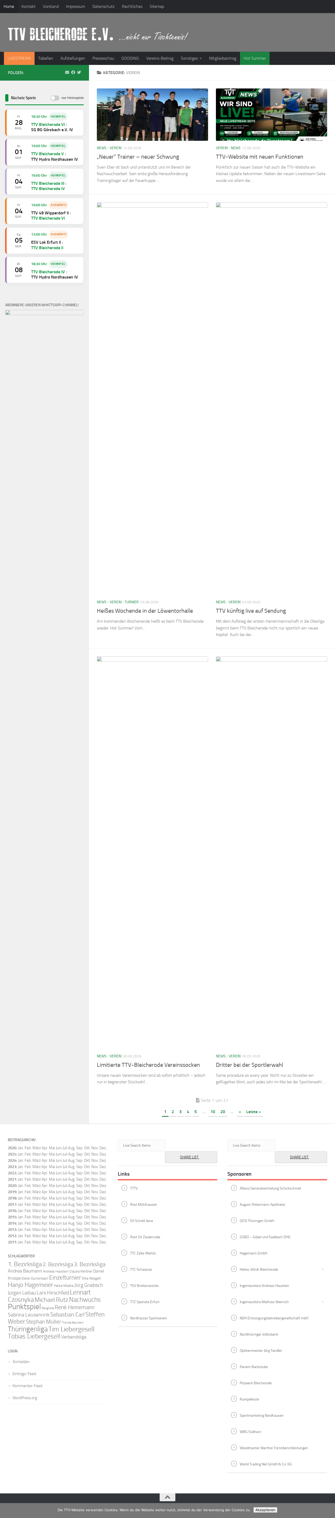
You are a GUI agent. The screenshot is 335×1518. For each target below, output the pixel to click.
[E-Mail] (67, 72)
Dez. (103, 1154)
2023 (12, 1166)
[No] (328, 1510)
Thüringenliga (28, 1329)
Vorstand (51, 6)
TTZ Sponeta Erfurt (144, 1301)
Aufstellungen (72, 58)
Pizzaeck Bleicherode (256, 1383)
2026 (12, 1148)
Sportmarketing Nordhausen (262, 1415)
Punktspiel (24, 1306)
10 (212, 1111)
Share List (189, 1157)
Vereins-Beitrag (160, 58)
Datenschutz (103, 6)
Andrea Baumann (25, 1271)
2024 (12, 1160)
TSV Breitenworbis (144, 1285)
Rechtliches (132, 6)
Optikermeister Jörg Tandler (261, 1350)
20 (222, 1111)
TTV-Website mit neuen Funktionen (259, 156)
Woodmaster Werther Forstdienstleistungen (274, 1448)
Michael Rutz (51, 1299)
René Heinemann (74, 1307)
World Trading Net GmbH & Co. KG (266, 1464)
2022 (12, 1173)
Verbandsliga (73, 1337)
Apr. (45, 1148)
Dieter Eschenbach (34, 1278)
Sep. (79, 1154)
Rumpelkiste (249, 1399)
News (102, 148)
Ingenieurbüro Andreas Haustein (264, 1285)
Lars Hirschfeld (53, 1293)
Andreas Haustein (56, 1271)
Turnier (132, 602)
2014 (12, 1223)
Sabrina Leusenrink (28, 1314)
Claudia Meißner (80, 1271)
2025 (12, 1154)
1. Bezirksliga (25, 1264)
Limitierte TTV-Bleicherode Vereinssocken (148, 1065)
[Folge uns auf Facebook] (73, 72)
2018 (12, 1198)
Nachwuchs (85, 1299)
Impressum (75, 6)
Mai (52, 1148)
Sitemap (157, 6)
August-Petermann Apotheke (262, 1204)
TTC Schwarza (141, 1269)
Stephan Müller (43, 1321)
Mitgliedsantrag (222, 58)
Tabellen (45, 58)
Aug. (71, 1148)
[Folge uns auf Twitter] (79, 72)
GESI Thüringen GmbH (257, 1220)
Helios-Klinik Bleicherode (259, 1269)
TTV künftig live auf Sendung (251, 610)
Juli (65, 1154)
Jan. (21, 1148)
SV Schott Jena (141, 1220)
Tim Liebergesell (71, 1329)
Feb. (28, 1148)
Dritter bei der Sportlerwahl (249, 1065)
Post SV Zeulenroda (145, 1237)
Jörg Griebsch (88, 1285)
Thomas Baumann (72, 1322)
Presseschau (103, 58)
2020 (12, 1185)
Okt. (87, 1154)
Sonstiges (189, 58)
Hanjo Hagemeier (30, 1284)
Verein (115, 148)
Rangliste (48, 1308)
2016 (12, 1210)
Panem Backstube (254, 1366)
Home (9, 6)
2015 (12, 1217)
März (36, 1148)
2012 (12, 1236)
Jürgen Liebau (22, 1293)
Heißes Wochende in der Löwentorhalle (145, 610)
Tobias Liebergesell (34, 1336)
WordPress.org (25, 1398)
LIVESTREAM (19, 58)
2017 (12, 1204)
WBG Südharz (250, 1431)
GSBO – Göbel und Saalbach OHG (265, 1237)
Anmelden (21, 1361)
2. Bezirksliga (58, 1264)
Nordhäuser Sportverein (148, 1318)
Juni (59, 1148)
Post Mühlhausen (143, 1204)
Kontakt (28, 6)
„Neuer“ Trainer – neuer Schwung (138, 156)
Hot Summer (255, 58)
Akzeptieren (265, 1510)
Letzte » (253, 1111)
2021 (12, 1179)
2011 (12, 1242)
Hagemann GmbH (253, 1253)
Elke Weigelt (91, 1278)
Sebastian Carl (67, 1314)
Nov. (95, 1154)
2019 (12, 1192)
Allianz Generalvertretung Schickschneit (270, 1188)
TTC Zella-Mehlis (143, 1253)
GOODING (130, 58)
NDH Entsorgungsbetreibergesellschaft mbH (274, 1318)
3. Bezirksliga (89, 1264)
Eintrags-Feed (24, 1373)
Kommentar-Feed (27, 1385)
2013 (12, 1229)
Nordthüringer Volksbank (259, 1334)
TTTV (134, 1188)
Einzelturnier (65, 1277)
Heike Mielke (64, 1285)
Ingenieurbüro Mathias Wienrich (264, 1301)
